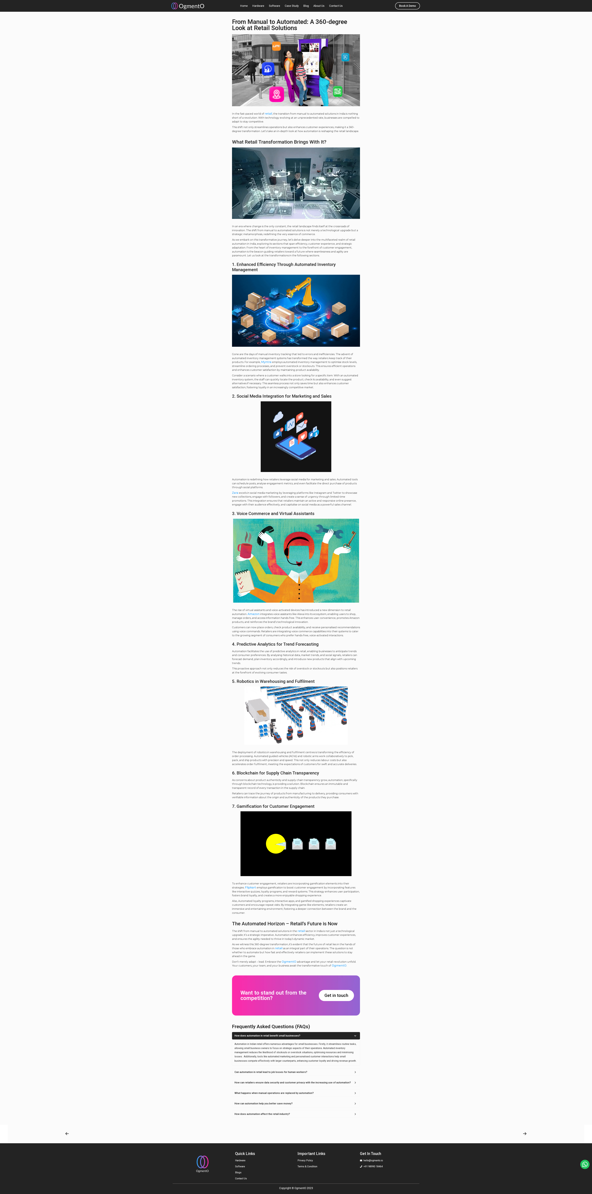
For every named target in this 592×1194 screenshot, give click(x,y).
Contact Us (336, 5)
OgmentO (289, 961)
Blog (306, 5)
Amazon (254, 614)
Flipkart (250, 887)
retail (268, 113)
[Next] (411, 1134)
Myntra (266, 362)
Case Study (292, 5)
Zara (235, 493)
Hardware (258, 5)
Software (274, 5)
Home (244, 5)
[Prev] (180, 1134)
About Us (319, 5)
